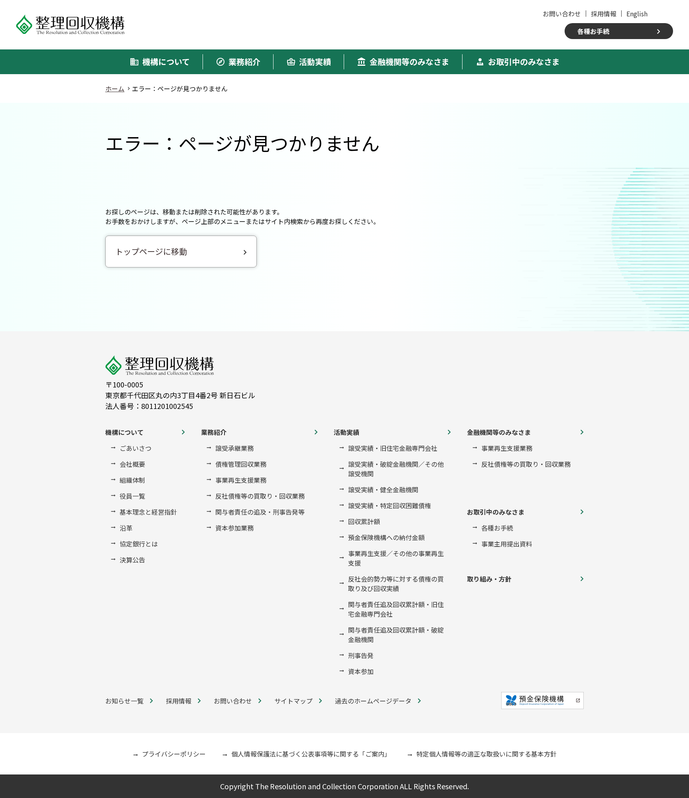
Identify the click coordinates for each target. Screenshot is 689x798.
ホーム (114, 88)
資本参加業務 (234, 528)
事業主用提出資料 (506, 543)
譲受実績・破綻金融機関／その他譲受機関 (396, 468)
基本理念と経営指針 (148, 512)
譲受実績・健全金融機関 (383, 489)
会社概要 (132, 464)
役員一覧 (132, 496)
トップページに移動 (151, 251)
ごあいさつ (136, 448)
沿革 (126, 528)
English (637, 13)
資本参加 (361, 671)
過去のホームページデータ (373, 701)
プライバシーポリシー (174, 754)
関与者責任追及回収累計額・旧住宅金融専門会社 (396, 609)
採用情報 (603, 13)
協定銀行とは (139, 543)
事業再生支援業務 (240, 480)
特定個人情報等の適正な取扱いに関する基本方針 (486, 754)
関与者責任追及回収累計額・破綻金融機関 (396, 634)
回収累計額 (364, 521)
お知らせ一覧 (124, 701)
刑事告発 (361, 655)
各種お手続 (593, 31)
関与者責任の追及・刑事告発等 (260, 512)
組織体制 (132, 480)
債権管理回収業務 (240, 464)
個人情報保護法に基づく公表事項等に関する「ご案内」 (311, 754)
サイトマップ (293, 701)
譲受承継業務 (234, 448)
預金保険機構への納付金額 (386, 537)
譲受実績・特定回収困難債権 (389, 505)
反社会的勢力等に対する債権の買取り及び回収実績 (396, 583)
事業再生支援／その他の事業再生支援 (396, 558)
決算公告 (132, 559)
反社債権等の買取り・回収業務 (260, 496)
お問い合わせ (562, 13)
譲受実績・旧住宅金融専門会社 (392, 448)
